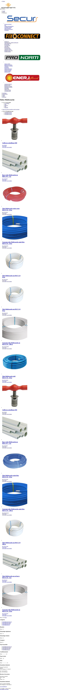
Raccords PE (6, 67)
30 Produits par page (8, 113)
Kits (5, 25)
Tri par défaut (6, 103)
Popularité (6, 107)
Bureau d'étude (5, 94)
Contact (3, 95)
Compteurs (6, 66)
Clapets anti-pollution (8, 68)
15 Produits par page (8, 112)
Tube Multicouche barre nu (7, 621)
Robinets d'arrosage (7, 69)
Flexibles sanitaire (7, 51)
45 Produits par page (8, 114)
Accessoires (6, 30)
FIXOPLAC (6, 41)
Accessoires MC (7, 45)
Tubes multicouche (7, 43)
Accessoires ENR (7, 91)
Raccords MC (6, 44)
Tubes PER (6, 46)
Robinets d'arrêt (7, 71)
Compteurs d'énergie (8, 84)
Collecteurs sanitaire (8, 49)
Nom (5, 104)
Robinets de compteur (8, 64)
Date (5, 106)
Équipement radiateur (8, 86)
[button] (2, 9)
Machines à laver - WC (8, 50)
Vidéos (3, 96)
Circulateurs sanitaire (8, 27)
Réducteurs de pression (8, 29)
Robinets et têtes (7, 85)
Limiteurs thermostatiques (8, 26)
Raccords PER (7, 47)
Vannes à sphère (7, 63)
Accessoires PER (7, 48)
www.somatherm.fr (3, 686)
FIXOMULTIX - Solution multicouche (11, 42)
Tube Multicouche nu (6, 624)
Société (3, 11)
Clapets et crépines (7, 70)
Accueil (3, 10)
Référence (6, 105)
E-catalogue (4, 93)
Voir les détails (9, 147)
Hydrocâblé (6, 88)
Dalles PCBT (6, 89)
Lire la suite (4, 146)
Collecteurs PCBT (7, 90)
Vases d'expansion (7, 28)
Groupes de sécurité (7, 24)
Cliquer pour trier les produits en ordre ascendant (10, 109)
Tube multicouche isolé (6, 623)
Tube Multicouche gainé (6, 622)
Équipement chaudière (8, 87)
